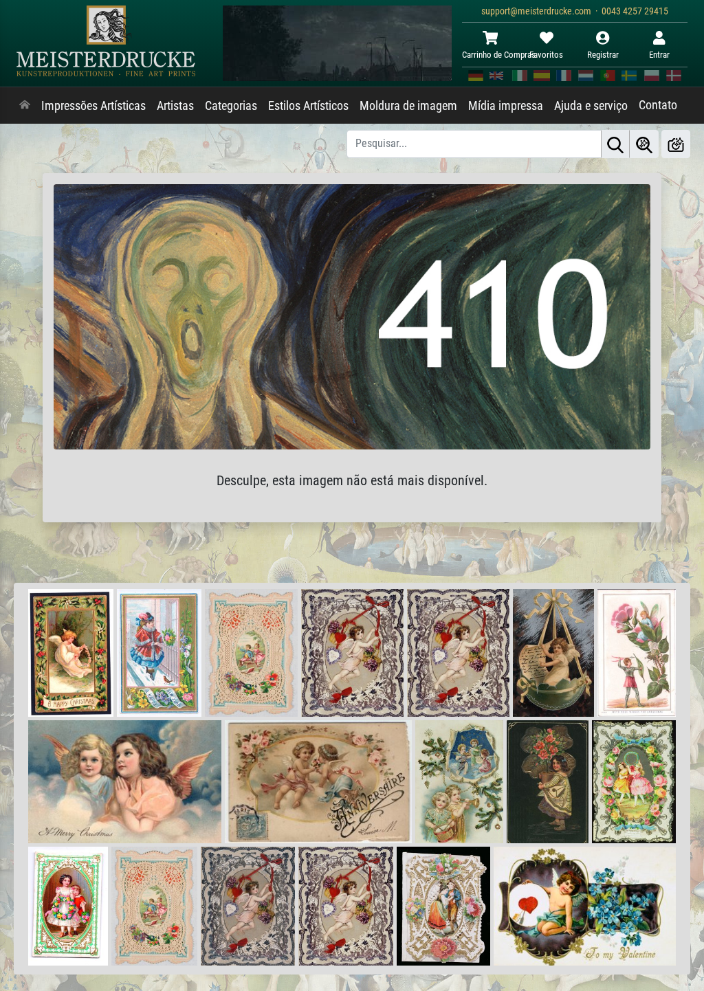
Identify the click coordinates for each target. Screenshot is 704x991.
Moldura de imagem (408, 106)
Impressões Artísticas (93, 106)
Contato (658, 105)
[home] (25, 106)
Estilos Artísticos (308, 106)
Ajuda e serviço (591, 106)
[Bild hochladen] (675, 144)
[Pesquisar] (615, 144)
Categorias (231, 106)
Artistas (175, 106)
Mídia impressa (505, 106)
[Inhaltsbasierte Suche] (644, 144)
